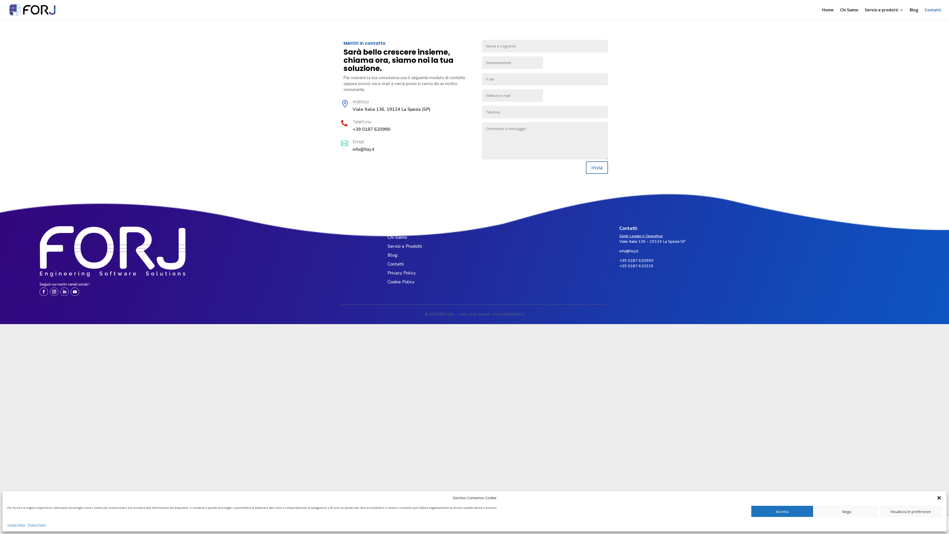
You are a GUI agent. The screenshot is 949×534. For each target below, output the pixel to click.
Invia (597, 167)
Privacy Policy (37, 525)
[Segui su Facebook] (44, 292)
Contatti (933, 10)
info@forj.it (363, 149)
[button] (939, 497)
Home (828, 10)
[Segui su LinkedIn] (64, 292)
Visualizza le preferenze (910, 511)
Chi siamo (397, 237)
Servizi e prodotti (881, 10)
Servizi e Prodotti (405, 246)
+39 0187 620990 (371, 129)
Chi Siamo (849, 10)
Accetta (782, 511)
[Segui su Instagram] (54, 292)
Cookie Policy (16, 525)
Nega (846, 511)
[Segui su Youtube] (75, 292)
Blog (914, 10)
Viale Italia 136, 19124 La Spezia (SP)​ (391, 109)
